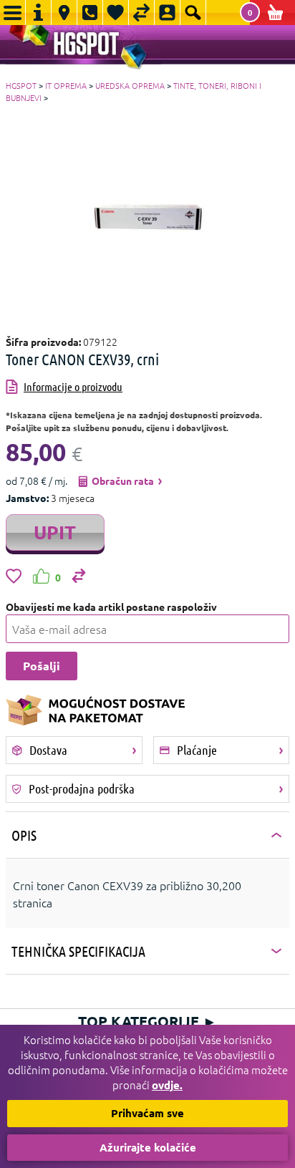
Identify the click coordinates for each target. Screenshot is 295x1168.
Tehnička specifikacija (78, 951)
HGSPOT (21, 85)
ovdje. (167, 1085)
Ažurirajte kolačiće (148, 1147)
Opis (24, 835)
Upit (55, 532)
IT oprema (66, 85)
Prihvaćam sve (147, 1113)
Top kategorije (147, 1021)
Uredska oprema (130, 85)
